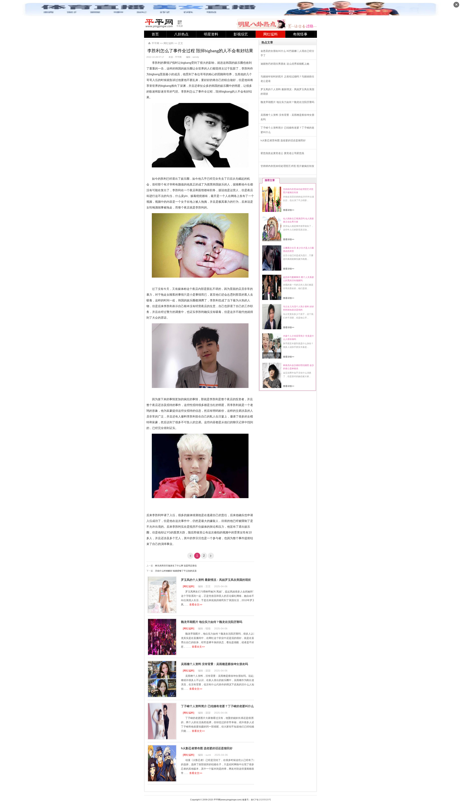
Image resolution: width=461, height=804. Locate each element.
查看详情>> (288, 210)
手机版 (181, 23)
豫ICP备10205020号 (261, 799)
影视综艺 (241, 34)
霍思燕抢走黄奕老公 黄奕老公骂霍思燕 (282, 153)
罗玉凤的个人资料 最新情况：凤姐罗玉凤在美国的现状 (216, 579)
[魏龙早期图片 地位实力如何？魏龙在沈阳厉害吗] (162, 637)
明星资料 (211, 34)
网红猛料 (270, 34)
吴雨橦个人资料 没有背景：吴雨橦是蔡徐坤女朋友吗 (214, 664)
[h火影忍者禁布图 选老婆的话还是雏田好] (162, 763)
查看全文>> (195, 604)
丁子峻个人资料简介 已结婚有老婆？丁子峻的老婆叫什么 (217, 706)
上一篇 (190, 556)
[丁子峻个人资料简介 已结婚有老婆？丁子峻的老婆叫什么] (162, 721)
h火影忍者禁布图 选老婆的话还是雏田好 (206, 748)
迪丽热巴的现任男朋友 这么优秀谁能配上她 (285, 63)
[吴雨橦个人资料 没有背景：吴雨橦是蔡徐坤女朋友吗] (162, 679)
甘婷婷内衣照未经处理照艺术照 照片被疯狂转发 (287, 166)
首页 (155, 34)
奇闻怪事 (300, 34)
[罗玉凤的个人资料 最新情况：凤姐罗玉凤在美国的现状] (162, 594)
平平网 (155, 43)
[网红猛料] (188, 586)
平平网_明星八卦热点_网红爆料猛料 (159, 23)
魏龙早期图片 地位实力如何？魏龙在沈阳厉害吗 (211, 621)
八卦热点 (181, 34)
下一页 (211, 556)
